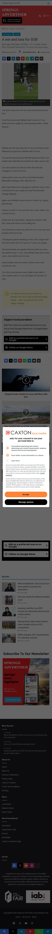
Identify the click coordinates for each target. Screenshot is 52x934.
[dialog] (26, 467)
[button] (26, 461)
